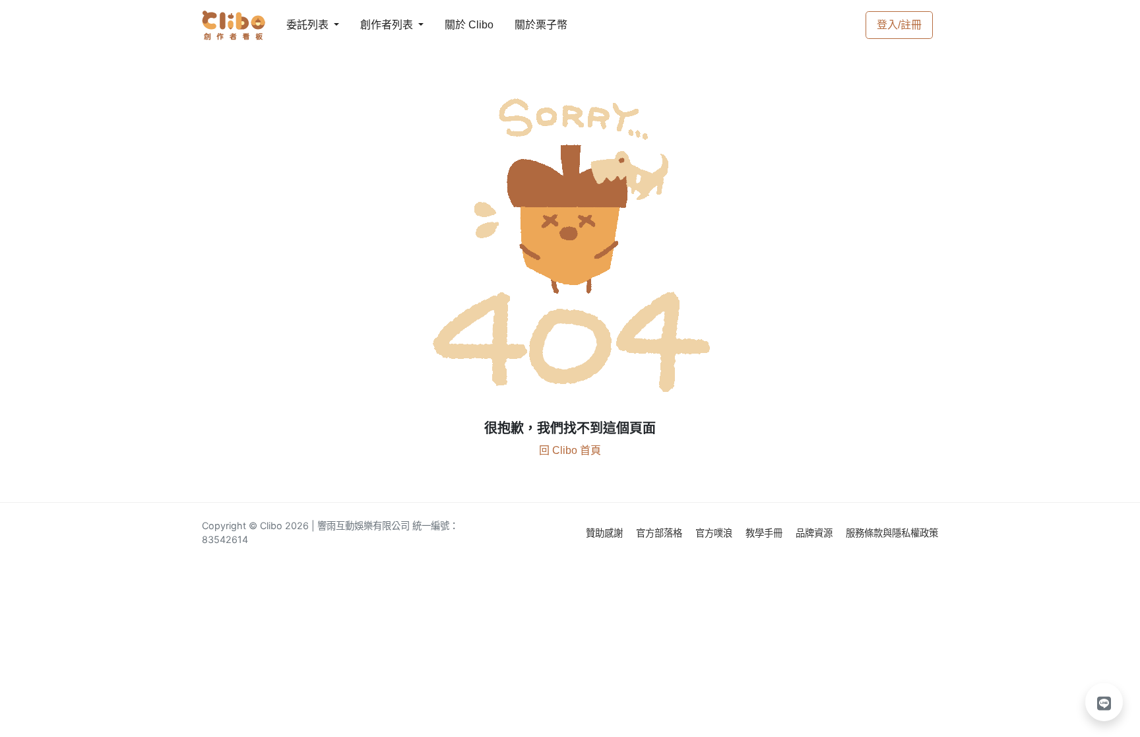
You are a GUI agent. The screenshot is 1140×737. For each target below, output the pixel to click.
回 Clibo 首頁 (570, 450)
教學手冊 (765, 532)
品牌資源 (815, 532)
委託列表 (299, 24)
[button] (1104, 702)
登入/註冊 (899, 24)
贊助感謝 (605, 532)
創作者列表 (376, 24)
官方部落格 (660, 532)
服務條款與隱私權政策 (892, 532)
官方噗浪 (715, 532)
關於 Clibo (457, 24)
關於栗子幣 (528, 24)
